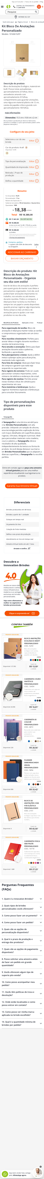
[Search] (36, 12)
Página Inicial (23, 22)
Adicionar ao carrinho (22, 252)
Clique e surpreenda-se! (19, 613)
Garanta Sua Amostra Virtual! (22, 485)
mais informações (12, 112)
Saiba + (36, 245)
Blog (41, 2)
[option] (10, 73)
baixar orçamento (22, 258)
